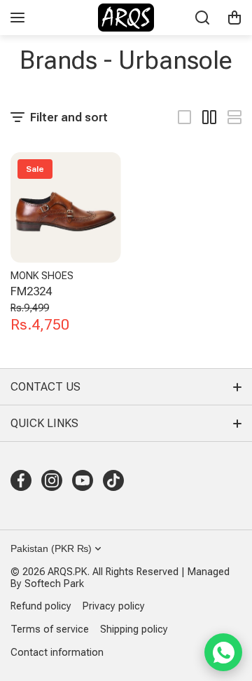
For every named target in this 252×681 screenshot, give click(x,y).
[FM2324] (65, 207)
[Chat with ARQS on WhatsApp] (223, 652)
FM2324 (31, 291)
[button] (234, 18)
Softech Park (54, 584)
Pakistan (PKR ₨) (51, 548)
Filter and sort (69, 117)
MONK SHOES (42, 276)
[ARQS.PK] (126, 18)
